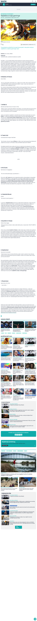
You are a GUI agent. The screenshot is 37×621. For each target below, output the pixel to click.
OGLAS (18, 9)
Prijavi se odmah (4, 445)
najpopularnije (6, 493)
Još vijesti (17, 527)
